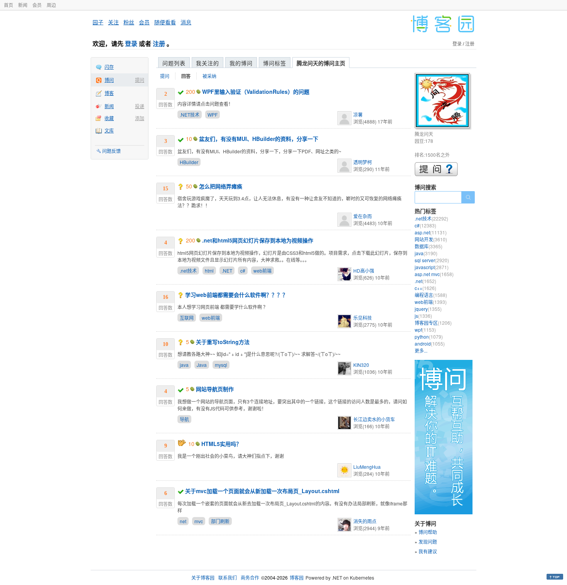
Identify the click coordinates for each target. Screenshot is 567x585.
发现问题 (427, 541)
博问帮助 (427, 532)
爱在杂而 (362, 216)
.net (425, 281)
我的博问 (241, 63)
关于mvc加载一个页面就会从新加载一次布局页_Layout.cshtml (262, 491)
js (423, 315)
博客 (109, 93)
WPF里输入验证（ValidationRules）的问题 (255, 91)
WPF (213, 114)
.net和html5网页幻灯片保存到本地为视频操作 (257, 240)
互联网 (187, 317)
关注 (113, 22)
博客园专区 (433, 322)
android (430, 343)
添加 (139, 118)
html (209, 270)
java (184, 364)
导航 (184, 419)
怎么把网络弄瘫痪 (220, 186)
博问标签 (274, 63)
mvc (198, 521)
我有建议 (427, 551)
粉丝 (128, 22)
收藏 (109, 118)
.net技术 (188, 270)
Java (202, 364)
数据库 (428, 246)
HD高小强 (363, 270)
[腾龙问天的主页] (443, 102)
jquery (428, 308)
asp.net (431, 232)
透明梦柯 (362, 162)
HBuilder (189, 162)
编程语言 (431, 295)
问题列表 (174, 63)
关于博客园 (202, 577)
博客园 (297, 577)
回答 (186, 76)
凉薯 (358, 114)
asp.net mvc (434, 274)
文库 (109, 130)
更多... (421, 350)
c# (242, 270)
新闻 (22, 5)
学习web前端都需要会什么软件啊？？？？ (236, 294)
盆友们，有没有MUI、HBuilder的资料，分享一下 (258, 138)
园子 (98, 22)
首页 (8, 5)
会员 (37, 5)
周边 (51, 5)
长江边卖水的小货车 (374, 419)
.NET (227, 270)
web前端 (262, 270)
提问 (139, 79)
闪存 (109, 66)
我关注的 (207, 63)
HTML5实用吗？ (221, 444)
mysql (221, 364)
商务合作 (250, 577)
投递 (139, 106)
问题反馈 (111, 151)
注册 (159, 43)
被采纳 (209, 76)
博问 (109, 79)
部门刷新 (220, 521)
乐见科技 (362, 317)
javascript (432, 267)
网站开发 (431, 239)
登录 (131, 43)
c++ (425, 288)
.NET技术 (189, 114)
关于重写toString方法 (223, 342)
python (429, 336)
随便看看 (165, 22)
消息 (186, 22)
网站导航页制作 (215, 389)
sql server (432, 260)
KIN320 (361, 364)
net (183, 521)
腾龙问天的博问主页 (321, 63)
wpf (425, 329)
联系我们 (227, 577)
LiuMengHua (367, 466)
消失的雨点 (364, 521)
